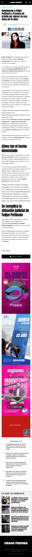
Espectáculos (24, 549)
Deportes (17, 549)
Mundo (19, 551)
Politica (12, 549)
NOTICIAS (6, 549)
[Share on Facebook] (9, 29)
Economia (14, 551)
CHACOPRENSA (13, 24)
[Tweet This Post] (12, 29)
